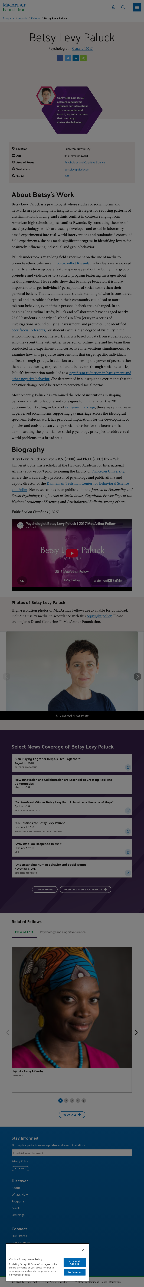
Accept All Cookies (74, 1262)
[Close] (83, 1250)
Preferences (74, 1272)
